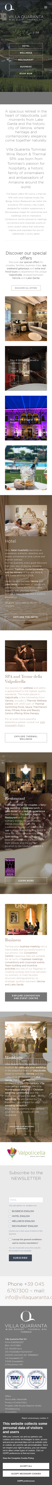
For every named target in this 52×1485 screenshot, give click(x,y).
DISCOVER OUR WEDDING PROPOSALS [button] (22, 1127)
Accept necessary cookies (26, 1474)
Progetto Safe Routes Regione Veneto (23, 1406)
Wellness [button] (26, 53)
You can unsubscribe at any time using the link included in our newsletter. (25, 1249)
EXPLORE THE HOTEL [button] (26, 617)
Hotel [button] (26, 46)
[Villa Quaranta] (10, 7)
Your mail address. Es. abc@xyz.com (23, 1206)
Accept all (26, 1466)
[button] (45, 7)
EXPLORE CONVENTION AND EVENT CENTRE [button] (26, 997)
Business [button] (26, 66)
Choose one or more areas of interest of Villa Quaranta (25, 1232)
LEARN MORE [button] (26, 880)
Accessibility (11, 1412)
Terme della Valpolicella (16, 1399)
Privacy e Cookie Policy (16, 1402)
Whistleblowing (12, 1409)
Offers (8, 1396)
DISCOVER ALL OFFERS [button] (26, 288)
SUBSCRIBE (20, 1257)
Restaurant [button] (26, 60)
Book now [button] (26, 73)
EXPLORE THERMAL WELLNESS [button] (26, 737)
